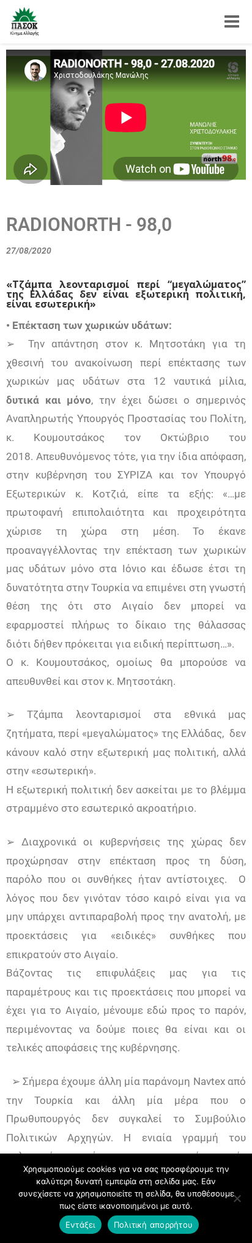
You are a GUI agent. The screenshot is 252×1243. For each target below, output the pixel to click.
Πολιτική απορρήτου (153, 1225)
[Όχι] (237, 1198)
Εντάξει (80, 1225)
